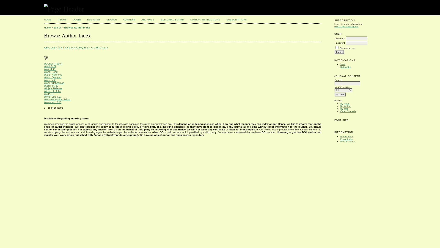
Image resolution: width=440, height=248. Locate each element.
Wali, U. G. (50, 69)
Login (77, 19)
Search (111, 19)
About (62, 19)
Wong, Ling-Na (52, 96)
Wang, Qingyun (52, 77)
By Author (345, 106)
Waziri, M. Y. (51, 85)
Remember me (347, 48)
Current (129, 19)
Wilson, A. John (52, 91)
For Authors (346, 139)
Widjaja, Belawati (53, 88)
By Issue (344, 103)
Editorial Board (172, 19)
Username (340, 38)
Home (47, 19)
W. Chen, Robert (53, 63)
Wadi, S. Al (50, 66)
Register (93, 19)
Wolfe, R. (49, 94)
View (342, 64)
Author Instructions (205, 19)
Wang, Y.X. (50, 80)
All (107, 47)
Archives (147, 19)
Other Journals (348, 111)
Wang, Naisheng (53, 74)
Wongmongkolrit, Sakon (57, 99)
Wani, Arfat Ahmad (54, 83)
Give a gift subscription (346, 26)
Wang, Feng (51, 71)
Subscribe (345, 67)
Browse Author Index (77, 27)
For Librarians (347, 141)
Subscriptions (236, 19)
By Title (344, 108)
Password (340, 43)
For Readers (346, 136)
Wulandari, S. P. (52, 102)
